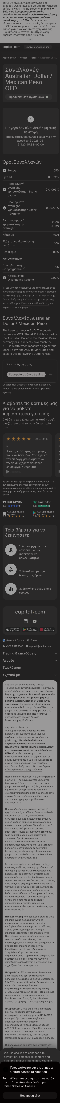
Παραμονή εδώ (30, 1095)
